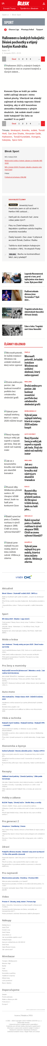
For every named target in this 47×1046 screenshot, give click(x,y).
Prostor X (6, 902)
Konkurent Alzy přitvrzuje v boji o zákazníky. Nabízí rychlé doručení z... (23, 763)
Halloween (7, 137)
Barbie (4, 966)
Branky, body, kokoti (18, 902)
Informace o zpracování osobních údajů (19, 1028)
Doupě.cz (28, 542)
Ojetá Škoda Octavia (8, 947)
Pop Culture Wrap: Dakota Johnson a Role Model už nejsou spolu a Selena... (23, 830)
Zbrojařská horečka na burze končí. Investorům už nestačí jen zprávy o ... (22, 759)
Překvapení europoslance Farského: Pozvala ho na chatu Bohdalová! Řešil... (20, 658)
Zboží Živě (5, 927)
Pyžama (4, 971)
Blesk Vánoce (7, 593)
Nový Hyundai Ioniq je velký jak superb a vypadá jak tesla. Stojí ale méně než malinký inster (33, 445)
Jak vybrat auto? (7, 949)
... (39, 59)
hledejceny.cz (6, 925)
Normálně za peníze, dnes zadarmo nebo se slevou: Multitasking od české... (22, 734)
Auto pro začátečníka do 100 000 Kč (13, 942)
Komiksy (24, 878)
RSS (31, 1015)
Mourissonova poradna (11, 878)
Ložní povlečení (7, 980)
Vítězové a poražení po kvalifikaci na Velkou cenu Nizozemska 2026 (22, 710)
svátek (34, 130)
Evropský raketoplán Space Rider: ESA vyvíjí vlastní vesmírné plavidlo (22, 889)
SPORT (9, 22)
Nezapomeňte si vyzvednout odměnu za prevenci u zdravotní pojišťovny (21, 865)
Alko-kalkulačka (8, 697)
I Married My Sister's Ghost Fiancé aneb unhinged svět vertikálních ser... (23, 834)
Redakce (24, 1015)
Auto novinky (30, 434)
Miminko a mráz (34, 671)
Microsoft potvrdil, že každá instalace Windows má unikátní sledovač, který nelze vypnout (33, 365)
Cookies (36, 1028)
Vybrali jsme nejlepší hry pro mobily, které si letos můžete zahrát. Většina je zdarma (33, 554)
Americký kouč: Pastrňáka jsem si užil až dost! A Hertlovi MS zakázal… (24, 208)
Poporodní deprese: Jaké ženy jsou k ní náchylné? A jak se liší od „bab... (23, 858)
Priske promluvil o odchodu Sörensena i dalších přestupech (21, 913)
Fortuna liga (31, 902)
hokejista (6, 140)
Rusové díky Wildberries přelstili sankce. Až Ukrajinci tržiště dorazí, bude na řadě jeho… (33, 500)
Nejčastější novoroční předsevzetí (15, 671)
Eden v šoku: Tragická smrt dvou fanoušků (34, 328)
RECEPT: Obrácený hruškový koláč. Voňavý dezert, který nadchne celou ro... (23, 684)
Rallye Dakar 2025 (22, 697)
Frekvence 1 (6, 1002)
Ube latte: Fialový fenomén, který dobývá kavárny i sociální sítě (22, 782)
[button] (3, 3)
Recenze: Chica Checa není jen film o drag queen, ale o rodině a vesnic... (22, 839)
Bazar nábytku (6, 983)
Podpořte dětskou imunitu (12, 852)
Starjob (4, 994)
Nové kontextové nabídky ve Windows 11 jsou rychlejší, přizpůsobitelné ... (19, 729)
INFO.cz (34, 593)
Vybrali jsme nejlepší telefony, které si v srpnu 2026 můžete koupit (33, 421)
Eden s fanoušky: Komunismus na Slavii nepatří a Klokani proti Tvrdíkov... (22, 906)
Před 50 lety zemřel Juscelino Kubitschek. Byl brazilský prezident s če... (23, 602)
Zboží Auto (5, 944)
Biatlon (17, 619)
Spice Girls (17, 140)
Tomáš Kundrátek (22, 137)
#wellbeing (15, 826)
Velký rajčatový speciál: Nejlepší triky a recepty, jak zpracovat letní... (21, 789)
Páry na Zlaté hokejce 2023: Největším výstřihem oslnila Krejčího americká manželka (25, 228)
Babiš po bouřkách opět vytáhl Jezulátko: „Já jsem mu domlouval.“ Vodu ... (23, 597)
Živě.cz (27, 352)
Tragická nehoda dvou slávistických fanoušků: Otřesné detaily (34, 311)
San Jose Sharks (16, 133)
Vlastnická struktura (30, 1030)
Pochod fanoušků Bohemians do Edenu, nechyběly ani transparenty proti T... (19, 910)
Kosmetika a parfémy (9, 973)
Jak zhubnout (7, 644)
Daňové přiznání (8, 751)
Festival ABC (33, 878)
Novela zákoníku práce (24, 751)
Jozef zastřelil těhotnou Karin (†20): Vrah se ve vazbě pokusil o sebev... (22, 651)
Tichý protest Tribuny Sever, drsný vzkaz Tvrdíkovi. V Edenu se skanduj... (22, 623)
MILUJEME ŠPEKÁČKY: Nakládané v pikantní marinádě (19, 676)
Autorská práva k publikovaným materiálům (23, 1024)
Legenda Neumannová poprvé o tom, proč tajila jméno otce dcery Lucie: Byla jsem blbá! (34, 278)
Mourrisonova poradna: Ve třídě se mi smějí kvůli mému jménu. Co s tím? (23, 884)
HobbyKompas (6, 939)
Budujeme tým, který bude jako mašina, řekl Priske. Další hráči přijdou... (22, 631)
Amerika (25, 130)
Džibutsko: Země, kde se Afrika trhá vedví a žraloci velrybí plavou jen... (23, 809)
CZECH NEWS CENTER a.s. (31, 1021)
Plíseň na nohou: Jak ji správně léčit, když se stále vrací (20, 862)
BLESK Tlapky (7, 802)
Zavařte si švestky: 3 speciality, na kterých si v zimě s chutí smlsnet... (21, 785)
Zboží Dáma (6, 932)
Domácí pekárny (26, 776)
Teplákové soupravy (8, 975)
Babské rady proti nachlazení (33, 852)
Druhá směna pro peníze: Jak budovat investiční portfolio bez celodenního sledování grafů (33, 395)
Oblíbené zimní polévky (11, 776)
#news (22, 826)
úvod (14, 59)
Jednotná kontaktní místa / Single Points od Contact (23, 1031)
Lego (3, 968)
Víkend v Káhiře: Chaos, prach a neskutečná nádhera (19, 806)
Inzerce (17, 1015)
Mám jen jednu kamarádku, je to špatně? (15, 881)
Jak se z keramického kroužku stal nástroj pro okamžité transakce (31, 472)
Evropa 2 (5, 1004)
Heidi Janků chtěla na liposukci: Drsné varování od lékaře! (20, 654)
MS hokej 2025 (7, 619)
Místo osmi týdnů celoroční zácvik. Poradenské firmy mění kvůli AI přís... (23, 755)
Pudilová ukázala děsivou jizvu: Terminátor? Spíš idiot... (32, 295)
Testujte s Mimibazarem (9, 961)
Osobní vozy (6, 930)
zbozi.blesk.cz (6, 935)
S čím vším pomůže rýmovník (14, 854)
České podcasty (7, 997)
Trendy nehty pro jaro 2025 (23, 644)
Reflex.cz (29, 516)
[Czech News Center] (28, 576)
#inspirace (6, 826)
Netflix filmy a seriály (33, 802)
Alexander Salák (33, 133)
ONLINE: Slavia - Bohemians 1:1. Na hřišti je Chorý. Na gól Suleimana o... (20, 627)
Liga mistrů (25, 619)
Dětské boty (6, 978)
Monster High (6, 963)
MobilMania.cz (30, 411)
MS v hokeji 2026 (11, 157)
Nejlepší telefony (27, 723)
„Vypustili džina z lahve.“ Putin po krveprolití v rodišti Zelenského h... (22, 606)
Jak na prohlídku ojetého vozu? (12, 937)
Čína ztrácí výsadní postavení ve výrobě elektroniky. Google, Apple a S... (23, 738)
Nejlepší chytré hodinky (11, 723)
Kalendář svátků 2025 (22, 593)
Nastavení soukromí (16, 1030)
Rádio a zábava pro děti (9, 999)
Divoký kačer (19, 802)
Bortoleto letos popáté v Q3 (10, 707)
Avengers (35, 137)
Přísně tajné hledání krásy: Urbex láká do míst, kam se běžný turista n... (21, 813)
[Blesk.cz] (23, 3)
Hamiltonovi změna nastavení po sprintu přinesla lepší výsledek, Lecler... (22, 703)
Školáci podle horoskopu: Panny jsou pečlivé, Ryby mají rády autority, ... (21, 679)
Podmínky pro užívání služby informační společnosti (23, 1026)
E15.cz (27, 486)
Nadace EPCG (39, 751)
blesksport (15, 130)
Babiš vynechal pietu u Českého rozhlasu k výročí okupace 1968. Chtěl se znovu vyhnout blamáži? (33, 527)
